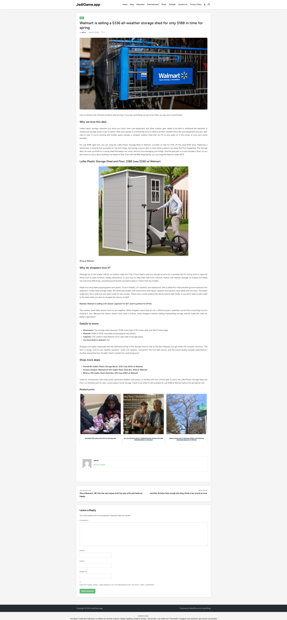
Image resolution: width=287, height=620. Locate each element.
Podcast (172, 4)
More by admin (99, 465)
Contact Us (182, 4)
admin (84, 32)
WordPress (194, 608)
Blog (132, 4)
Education (140, 4)
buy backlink (192, 619)
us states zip (101, 619)
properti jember (140, 619)
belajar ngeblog (126, 619)
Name (83, 551)
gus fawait (203, 619)
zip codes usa (163, 619)
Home (124, 4)
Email (83, 561)
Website (83, 572)
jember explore (113, 619)
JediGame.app (88, 4)
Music (164, 4)
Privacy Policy (196, 4)
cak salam (74, 619)
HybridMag (206, 608)
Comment (85, 520)
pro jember (212, 619)
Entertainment (153, 4)
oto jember (152, 619)
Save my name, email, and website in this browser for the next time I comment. (117, 585)
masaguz (182, 619)
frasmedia (174, 619)
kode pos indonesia (87, 619)
